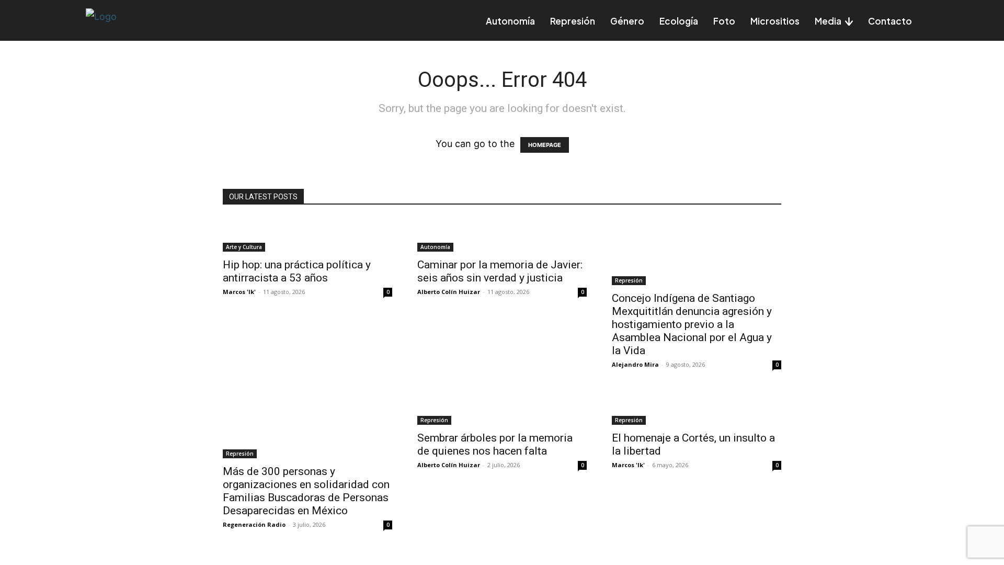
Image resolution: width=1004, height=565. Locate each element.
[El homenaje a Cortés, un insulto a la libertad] (696, 408)
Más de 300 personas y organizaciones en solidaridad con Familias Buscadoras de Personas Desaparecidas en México (306, 491)
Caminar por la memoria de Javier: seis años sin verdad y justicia (500, 271)
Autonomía (435, 247)
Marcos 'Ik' (239, 292)
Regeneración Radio (254, 524)
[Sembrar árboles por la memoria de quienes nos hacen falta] (502, 408)
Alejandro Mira (635, 364)
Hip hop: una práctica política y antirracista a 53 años (297, 271)
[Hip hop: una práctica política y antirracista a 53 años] (307, 235)
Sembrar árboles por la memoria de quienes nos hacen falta (495, 444)
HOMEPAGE (544, 145)
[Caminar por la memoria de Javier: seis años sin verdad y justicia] (502, 235)
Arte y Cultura (244, 247)
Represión (629, 280)
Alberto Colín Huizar (448, 292)
